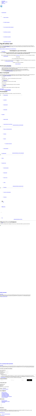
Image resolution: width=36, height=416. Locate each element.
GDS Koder (3, 402)
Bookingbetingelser (4, 400)
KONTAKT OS (2, 412)
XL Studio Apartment (5, 393)
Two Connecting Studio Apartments (6, 363)
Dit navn (2, 370)
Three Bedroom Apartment (5, 395)
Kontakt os (17, 55)
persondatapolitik (3, 377)
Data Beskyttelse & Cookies (6, 401)
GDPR (3, 2)
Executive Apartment (5, 397)
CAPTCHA (1, 373)
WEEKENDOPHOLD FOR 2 (18, 219)
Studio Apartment (3, 292)
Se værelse (1, 294)
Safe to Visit (3, 3)
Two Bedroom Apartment (5, 394)
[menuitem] (19, 1)
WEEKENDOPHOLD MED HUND (18, 186)
